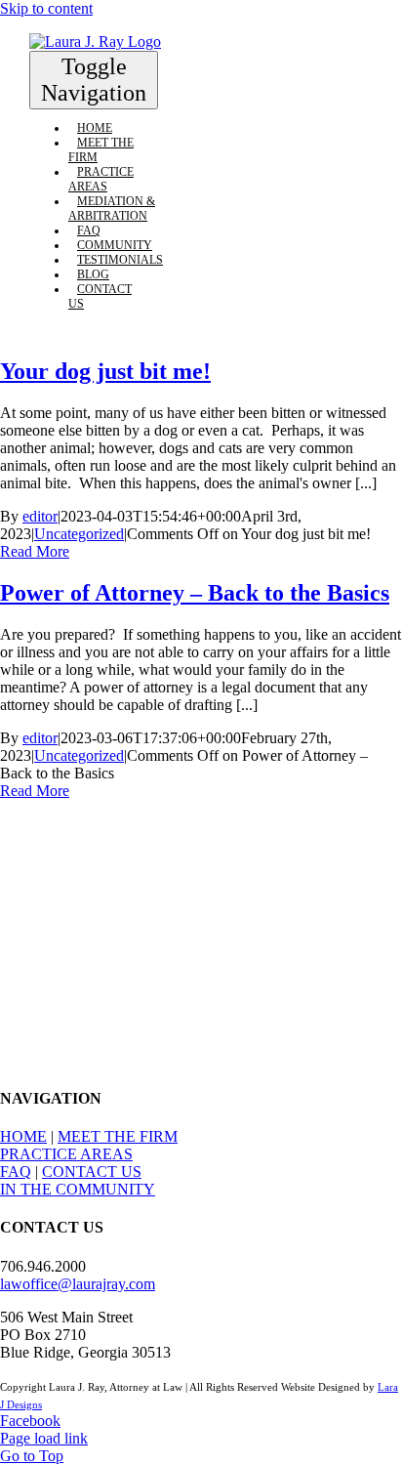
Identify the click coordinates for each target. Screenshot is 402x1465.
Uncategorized (79, 533)
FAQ (15, 1171)
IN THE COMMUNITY (77, 1189)
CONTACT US (91, 1171)
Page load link (44, 1438)
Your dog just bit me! (105, 371)
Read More (34, 551)
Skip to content (46, 8)
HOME (23, 1136)
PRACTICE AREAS (66, 1154)
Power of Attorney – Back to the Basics (194, 593)
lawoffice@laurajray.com (77, 1284)
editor (40, 516)
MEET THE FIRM (118, 1136)
